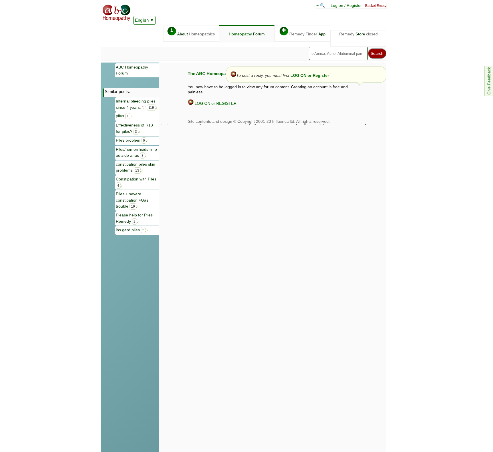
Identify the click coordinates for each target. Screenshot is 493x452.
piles (122, 116)
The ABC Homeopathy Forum (217, 73)
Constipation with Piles (136, 182)
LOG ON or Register (309, 75)
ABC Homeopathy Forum (132, 70)
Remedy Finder (304, 32)
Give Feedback (489, 81)
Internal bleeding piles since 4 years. (135, 104)
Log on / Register (346, 5)
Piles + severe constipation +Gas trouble (132, 200)
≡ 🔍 (321, 5)
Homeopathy (247, 34)
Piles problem (130, 140)
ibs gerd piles (130, 230)
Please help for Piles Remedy (134, 218)
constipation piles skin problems (135, 167)
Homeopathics (192, 32)
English (142, 20)
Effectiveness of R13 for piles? (134, 128)
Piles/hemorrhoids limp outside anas (136, 152)
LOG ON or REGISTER (215, 103)
